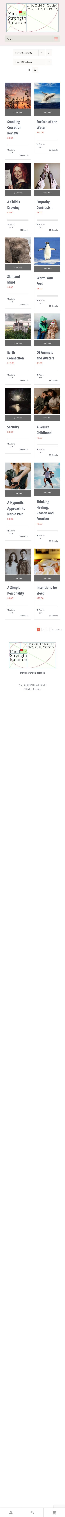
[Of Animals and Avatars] (47, 326)
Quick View (18, 112)
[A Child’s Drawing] (18, 176)
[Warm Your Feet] (47, 251)
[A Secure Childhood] (47, 401)
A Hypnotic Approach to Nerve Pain (16, 508)
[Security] (18, 401)
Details (25, 155)
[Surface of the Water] (47, 96)
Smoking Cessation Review (14, 127)
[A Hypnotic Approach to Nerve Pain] (18, 476)
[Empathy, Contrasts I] (47, 176)
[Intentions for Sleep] (47, 562)
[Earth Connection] (18, 326)
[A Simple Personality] (18, 562)
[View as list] (35, 70)
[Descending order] (49, 53)
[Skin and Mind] (18, 250)
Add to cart (12, 151)
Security (13, 427)
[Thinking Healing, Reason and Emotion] (47, 476)
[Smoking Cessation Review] (18, 96)
